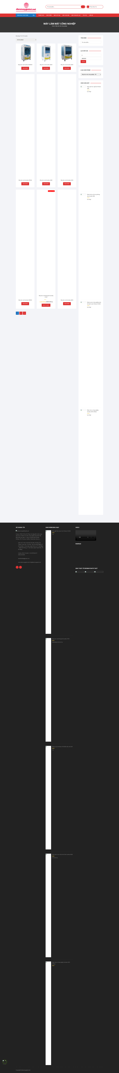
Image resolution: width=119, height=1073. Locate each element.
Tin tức (85, 15)
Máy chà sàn (66, 15)
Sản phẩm (49, 15)
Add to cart (46, 305)
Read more (25, 68)
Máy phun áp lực (76, 15)
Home (53, 26)
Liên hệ (91, 15)
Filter (83, 61)
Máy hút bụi (57, 15)
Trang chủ (41, 15)
